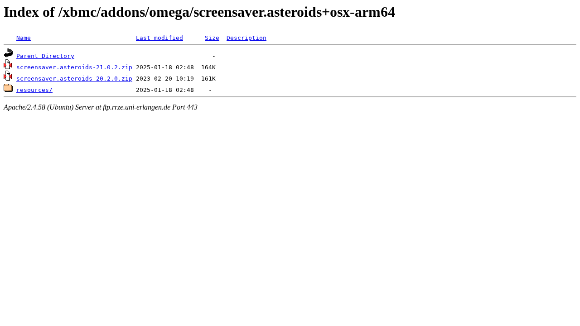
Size (212, 37)
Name (23, 37)
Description (246, 37)
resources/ (34, 89)
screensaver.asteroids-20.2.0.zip (74, 78)
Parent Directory (45, 56)
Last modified (159, 37)
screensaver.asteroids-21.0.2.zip (74, 67)
